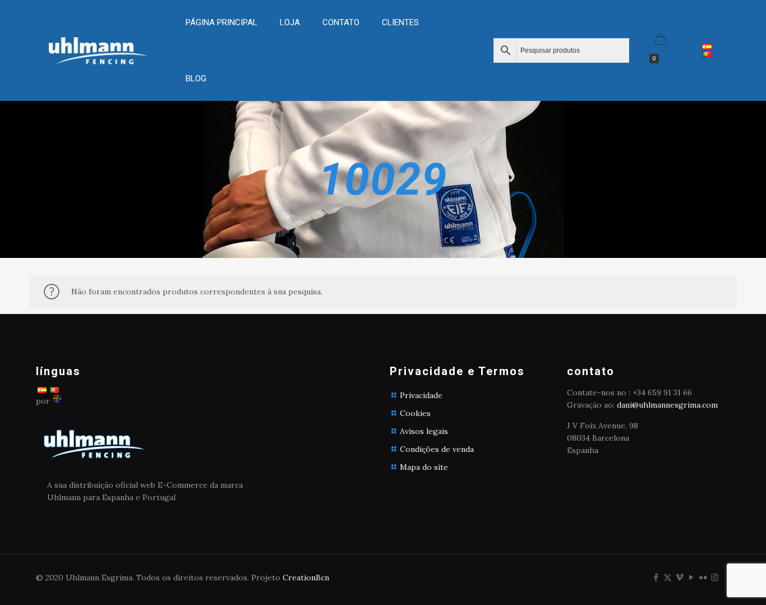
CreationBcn (306, 577)
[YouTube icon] (691, 577)
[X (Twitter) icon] (667, 577)
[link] (290, 50)
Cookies (415, 413)
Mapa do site (424, 467)
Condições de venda (437, 449)
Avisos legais (424, 431)
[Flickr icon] (703, 577)
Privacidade (421, 395)
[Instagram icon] (714, 577)
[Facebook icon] (656, 577)
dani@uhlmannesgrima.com (667, 405)
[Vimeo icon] (679, 577)
